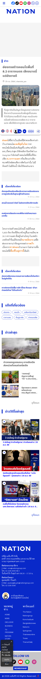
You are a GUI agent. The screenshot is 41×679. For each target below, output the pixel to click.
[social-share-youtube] (21, 3)
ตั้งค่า (7, 664)
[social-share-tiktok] (17, 3)
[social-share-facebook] (13, 3)
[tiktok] (13, 663)
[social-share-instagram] (29, 3)
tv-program (9, 630)
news (7, 618)
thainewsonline (29, 634)
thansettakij (27, 642)
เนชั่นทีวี (13, 676)
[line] (27, 663)
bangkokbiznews (29, 623)
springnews (27, 630)
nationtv (26, 627)
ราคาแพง (7, 317)
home (7, 614)
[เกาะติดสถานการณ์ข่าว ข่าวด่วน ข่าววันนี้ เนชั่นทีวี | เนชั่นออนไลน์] (20, 11)
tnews (25, 638)
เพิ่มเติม (7, 655)
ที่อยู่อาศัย (20, 317)
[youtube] (20, 663)
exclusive (9, 622)
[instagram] (34, 663)
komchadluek (28, 619)
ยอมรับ (6, 659)
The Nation (27, 612)
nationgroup (28, 615)
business (9, 626)
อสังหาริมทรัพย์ (30, 312)
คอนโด (16, 312)
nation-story (8, 637)
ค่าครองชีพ (32, 317)
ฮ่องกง (6, 312)
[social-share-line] (25, 3)
